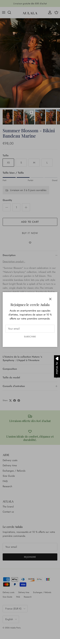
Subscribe (30, 336)
